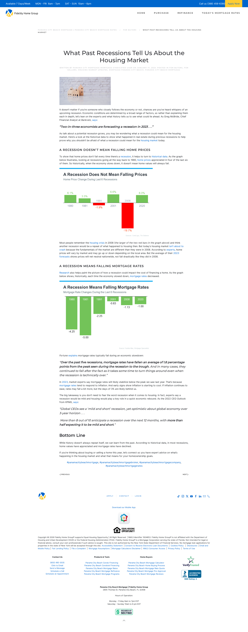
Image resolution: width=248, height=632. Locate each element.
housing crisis (97, 242)
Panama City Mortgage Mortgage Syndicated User (102, 68)
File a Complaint (79, 548)
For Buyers (176, 68)
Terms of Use (189, 548)
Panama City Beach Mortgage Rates (102, 568)
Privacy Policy (174, 548)
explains (72, 355)
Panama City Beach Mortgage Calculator (146, 563)
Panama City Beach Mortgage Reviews (146, 574)
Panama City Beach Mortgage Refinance (102, 571)
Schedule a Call (57, 571)
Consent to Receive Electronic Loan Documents (146, 545)
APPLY (110, 496)
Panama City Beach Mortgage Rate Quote (146, 568)
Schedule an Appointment (57, 574)
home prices (144, 159)
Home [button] (141, 13)
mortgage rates (138, 276)
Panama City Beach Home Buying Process (146, 565)
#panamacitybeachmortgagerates (124, 465)
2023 (65, 381)
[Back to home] (22, 13)
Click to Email (57, 565)
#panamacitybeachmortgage (82, 462)
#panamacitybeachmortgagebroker (119, 462)
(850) (57, 562)
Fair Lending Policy (60, 548)
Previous (65, 474)
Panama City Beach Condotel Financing (101, 565)
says (94, 119)
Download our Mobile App (123, 507)
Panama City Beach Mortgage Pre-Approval (146, 571)
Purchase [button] (161, 13)
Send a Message (57, 568)
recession (126, 156)
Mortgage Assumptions (99, 548)
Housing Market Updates (93, 70)
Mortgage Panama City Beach (126, 70)
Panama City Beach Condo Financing (102, 563)
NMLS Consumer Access (154, 548)
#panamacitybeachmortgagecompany (160, 462)
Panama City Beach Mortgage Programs (101, 574)
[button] (124, 620)
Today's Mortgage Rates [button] (221, 13)
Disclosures (192, 545)
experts (170, 249)
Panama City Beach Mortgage (162, 70)
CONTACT (124, 496)
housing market (149, 140)
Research (64, 272)
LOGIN (138, 496)
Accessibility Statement (112, 545)
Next (185, 474)
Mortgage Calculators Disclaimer (126, 548)
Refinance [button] (185, 13)
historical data (159, 156)
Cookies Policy (177, 545)
